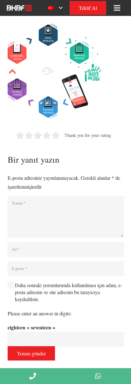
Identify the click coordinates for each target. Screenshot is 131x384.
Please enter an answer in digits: (40, 313)
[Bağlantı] (18, 8)
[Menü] (117, 8)
